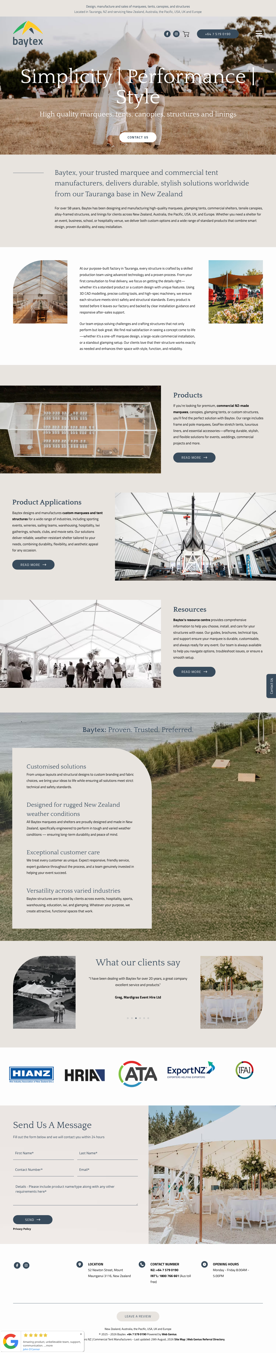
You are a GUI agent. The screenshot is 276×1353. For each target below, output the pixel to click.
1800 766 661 (169, 1276)
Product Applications (47, 502)
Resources (189, 610)
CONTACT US (137, 137)
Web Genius (169, 1334)
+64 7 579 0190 (218, 33)
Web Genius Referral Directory (206, 1339)
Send (29, 1219)
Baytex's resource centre (191, 619)
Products (187, 395)
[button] (186, 34)
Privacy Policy (22, 1229)
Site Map (179, 1339)
